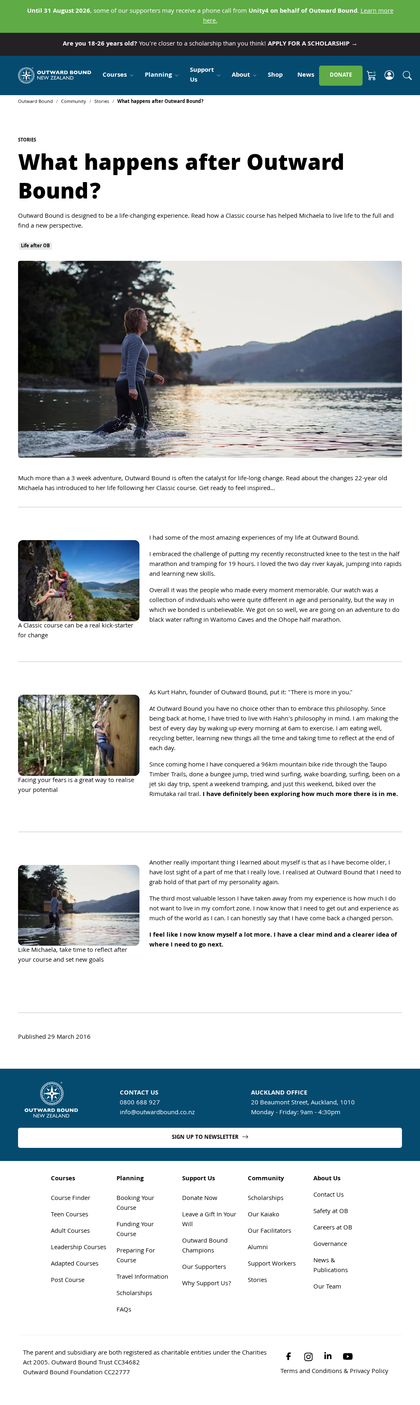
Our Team (327, 1287)
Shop (275, 75)
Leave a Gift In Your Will (209, 1220)
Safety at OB (330, 1212)
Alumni (258, 1248)
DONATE (341, 75)
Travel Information (142, 1277)
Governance (330, 1244)
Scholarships (134, 1294)
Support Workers (272, 1264)
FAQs (123, 1310)
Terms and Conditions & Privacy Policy (334, 1371)
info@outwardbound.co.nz (157, 1113)
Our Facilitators (269, 1231)
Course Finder (70, 1198)
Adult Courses (70, 1231)
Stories (101, 102)
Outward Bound (35, 102)
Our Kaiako (263, 1215)
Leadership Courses (78, 1248)
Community (73, 102)
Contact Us (328, 1195)
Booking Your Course (135, 1203)
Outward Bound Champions (205, 1246)
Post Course (67, 1280)
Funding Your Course (135, 1230)
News (305, 75)
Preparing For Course (135, 1256)
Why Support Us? (206, 1284)
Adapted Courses (74, 1264)
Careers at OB (332, 1228)
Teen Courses (69, 1215)
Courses (115, 75)
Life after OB (35, 246)
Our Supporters (204, 1267)
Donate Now (199, 1198)
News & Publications (330, 1266)
